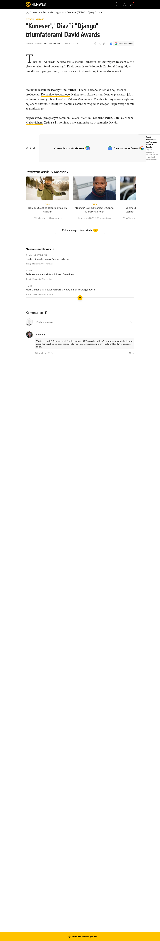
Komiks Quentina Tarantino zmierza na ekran (47, 209)
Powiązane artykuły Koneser (46, 172)
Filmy (29, 255)
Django (55, 103)
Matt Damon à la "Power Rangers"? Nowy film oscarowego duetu (60, 289)
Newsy (36, 12)
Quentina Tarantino (74, 104)
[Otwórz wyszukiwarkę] (116, 4)
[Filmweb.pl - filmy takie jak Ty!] (36, 4)
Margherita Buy (103, 99)
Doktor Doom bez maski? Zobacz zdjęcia (47, 258)
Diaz (73, 89)
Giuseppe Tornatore (84, 61)
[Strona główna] (27, 12)
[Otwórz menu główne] (131, 4)
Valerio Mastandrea (80, 99)
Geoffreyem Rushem (113, 61)
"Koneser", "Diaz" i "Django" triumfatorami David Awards (86, 12)
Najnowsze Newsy (38, 249)
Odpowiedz (40, 353)
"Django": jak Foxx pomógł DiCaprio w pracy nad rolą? (94, 209)
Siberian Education (106, 117)
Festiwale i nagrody (53, 12)
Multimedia (40, 255)
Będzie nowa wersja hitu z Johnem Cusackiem (50, 274)
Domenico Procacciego (55, 94)
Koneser (49, 61)
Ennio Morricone (109, 71)
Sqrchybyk (41, 334)
